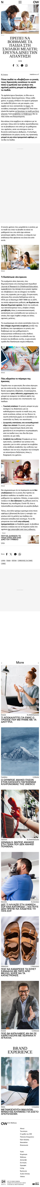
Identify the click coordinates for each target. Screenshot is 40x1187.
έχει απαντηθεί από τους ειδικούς (21, 529)
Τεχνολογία (4, 839)
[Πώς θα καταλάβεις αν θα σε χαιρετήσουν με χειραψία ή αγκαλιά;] (20, 1005)
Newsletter (24, 1142)
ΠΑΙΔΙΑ (8, 560)
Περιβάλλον (4, 777)
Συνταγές (23, 1162)
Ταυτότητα (23, 1131)
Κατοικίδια (4, 901)
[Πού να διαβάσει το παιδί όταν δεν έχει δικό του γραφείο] (33, 539)
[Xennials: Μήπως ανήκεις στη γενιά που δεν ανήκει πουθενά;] (20, 814)
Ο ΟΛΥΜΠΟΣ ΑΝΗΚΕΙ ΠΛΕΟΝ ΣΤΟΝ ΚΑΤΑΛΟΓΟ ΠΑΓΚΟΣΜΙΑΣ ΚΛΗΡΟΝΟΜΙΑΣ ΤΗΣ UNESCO (18, 782)
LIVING (3, 560)
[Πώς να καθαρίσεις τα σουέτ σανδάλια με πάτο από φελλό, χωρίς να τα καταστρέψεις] (20, 940)
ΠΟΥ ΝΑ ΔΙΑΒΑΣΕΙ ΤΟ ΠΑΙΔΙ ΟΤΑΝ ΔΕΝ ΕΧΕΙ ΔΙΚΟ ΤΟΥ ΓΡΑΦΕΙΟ (11, 538)
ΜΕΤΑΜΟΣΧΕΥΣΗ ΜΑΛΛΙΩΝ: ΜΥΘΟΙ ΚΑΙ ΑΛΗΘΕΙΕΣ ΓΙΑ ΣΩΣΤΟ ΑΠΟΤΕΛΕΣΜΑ (20, 1112)
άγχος (28, 106)
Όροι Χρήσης (24, 1139)
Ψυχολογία (23, 1154)
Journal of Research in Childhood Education (19, 287)
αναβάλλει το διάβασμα (22, 114)
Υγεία (22, 1151)
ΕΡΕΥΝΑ (14, 560)
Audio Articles (25, 1174)
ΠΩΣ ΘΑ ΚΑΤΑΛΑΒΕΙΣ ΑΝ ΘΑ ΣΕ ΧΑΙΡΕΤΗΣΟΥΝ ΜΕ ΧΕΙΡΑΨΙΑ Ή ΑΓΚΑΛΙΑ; (19, 1036)
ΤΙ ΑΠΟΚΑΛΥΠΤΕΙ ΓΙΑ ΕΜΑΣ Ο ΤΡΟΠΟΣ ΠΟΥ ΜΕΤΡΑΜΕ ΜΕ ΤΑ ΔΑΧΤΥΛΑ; (18, 720)
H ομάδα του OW (26, 1134)
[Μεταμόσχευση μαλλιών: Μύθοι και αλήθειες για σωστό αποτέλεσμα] (20, 1081)
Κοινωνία (3, 714)
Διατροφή (23, 1160)
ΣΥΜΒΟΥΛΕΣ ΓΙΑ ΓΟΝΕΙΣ (25, 560)
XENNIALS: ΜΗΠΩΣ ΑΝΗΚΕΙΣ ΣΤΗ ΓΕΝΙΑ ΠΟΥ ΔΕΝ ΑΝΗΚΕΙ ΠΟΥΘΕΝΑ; (17, 844)
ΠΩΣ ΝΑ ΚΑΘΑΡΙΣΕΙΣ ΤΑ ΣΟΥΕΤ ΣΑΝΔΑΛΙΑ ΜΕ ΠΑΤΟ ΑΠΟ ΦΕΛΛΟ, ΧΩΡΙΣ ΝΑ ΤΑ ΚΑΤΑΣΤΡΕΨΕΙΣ (18, 972)
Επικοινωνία (24, 1145)
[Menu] (20, 2)
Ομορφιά (23, 1165)
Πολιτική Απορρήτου (27, 1137)
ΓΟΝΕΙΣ (3, 563)
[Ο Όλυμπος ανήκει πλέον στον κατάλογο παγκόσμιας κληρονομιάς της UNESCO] (20, 751)
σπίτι (24, 294)
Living (20, 60)
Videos (22, 1176)
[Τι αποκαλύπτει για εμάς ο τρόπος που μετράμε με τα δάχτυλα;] (20, 689)
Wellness (23, 1157)
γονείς (11, 101)
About (22, 1128)
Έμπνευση (23, 1171)
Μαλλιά (3, 1106)
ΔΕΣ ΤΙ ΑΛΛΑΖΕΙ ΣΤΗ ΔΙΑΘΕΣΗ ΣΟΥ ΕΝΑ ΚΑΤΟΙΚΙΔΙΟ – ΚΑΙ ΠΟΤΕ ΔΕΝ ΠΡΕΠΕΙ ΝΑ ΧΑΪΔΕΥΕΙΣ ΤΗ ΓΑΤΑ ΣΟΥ (19, 908)
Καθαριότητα (4, 966)
